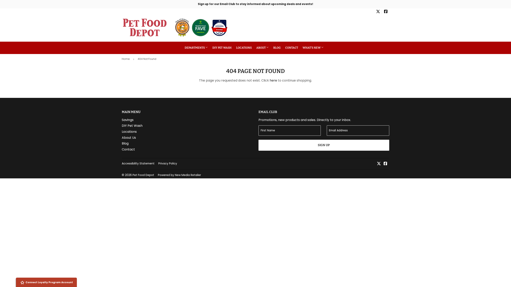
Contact (291, 47)
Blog (277, 47)
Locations (244, 47)
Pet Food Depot (143, 175)
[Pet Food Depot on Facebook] (386, 12)
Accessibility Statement (138, 163)
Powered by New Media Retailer (179, 175)
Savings (128, 120)
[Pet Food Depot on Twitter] (378, 12)
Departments (195, 47)
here (273, 80)
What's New (312, 47)
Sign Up (324, 145)
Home (126, 59)
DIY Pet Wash (222, 47)
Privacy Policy (167, 163)
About (261, 47)
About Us (129, 137)
